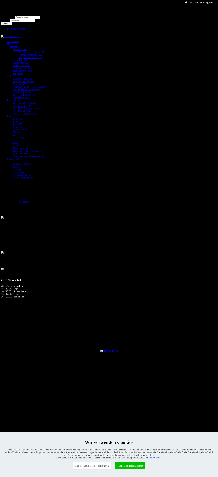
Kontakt (17, 145)
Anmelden (6, 23)
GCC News (12, 44)
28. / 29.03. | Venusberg (24, 103)
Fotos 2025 (18, 121)
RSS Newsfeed (20, 153)
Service (10, 140)
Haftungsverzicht (21, 148)
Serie (9, 76)
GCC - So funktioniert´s (24, 95)
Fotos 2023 (18, 127)
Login (190, 2)
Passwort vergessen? (205, 2)
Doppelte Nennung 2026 (30, 57)
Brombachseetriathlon (23, 177)
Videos (16, 132)
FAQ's (16, 143)
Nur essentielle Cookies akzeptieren (92, 466)
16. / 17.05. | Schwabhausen (26, 108)
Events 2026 (13, 100)
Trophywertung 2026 (23, 68)
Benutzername (8, 17)
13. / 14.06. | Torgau (22, 111)
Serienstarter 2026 (21, 65)
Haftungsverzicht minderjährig (27, 151)
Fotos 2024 (18, 124)
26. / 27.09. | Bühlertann (24, 113)
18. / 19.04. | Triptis (22, 105)
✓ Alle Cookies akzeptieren (130, 466)
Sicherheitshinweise (22, 92)
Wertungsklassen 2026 (23, 81)
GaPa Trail (18, 169)
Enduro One (19, 167)
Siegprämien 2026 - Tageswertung (29, 87)
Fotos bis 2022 (20, 129)
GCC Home (13, 41)
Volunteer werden (21, 97)
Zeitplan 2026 (19, 84)
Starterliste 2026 (20, 60)
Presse (16, 135)
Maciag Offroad (14, 159)
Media (10, 116)
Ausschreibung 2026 (22, 79)
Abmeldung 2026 (21, 63)
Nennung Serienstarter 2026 (32, 52)
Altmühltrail (18, 172)
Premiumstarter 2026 (22, 71)
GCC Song (18, 137)
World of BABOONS (23, 164)
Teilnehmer (12, 47)
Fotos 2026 (18, 119)
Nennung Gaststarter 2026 (31, 55)
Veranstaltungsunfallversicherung (28, 156)
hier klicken (155, 457)
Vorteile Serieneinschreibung (26, 89)
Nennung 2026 (20, 49)
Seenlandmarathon (21, 175)
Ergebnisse (18, 73)
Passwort (5, 20)
